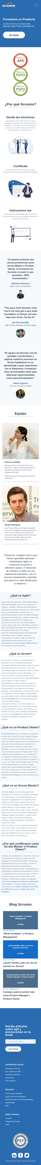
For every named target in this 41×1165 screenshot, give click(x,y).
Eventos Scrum (9, 960)
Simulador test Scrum (12, 1068)
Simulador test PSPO (12, 1074)
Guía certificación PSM (13, 1071)
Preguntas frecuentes (12, 1121)
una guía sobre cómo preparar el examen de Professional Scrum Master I (20, 881)
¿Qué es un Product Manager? (15, 1096)
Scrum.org (20, 465)
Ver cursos (14, 35)
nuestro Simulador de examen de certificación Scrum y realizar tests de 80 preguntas (20, 889)
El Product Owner (8, 734)
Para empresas (10, 1081)
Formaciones (9, 1077)
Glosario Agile (25, 643)
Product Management (11, 989)
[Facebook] (20, 1155)
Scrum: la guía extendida (13, 1093)
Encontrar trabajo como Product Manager (19, 1099)
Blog (6, 1105)
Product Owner (9, 931)
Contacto (8, 1118)
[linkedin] (14, 1155)
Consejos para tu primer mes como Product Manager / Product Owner (19, 995)
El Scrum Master (8, 792)
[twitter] (26, 1155)
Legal (7, 1124)
